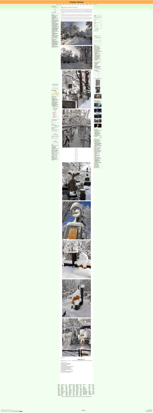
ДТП (61, 385)
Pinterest (80, 396)
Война (77, 390)
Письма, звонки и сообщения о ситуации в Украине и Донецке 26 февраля (55, 34)
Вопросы (62, 387)
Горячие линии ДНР (97, 49)
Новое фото (96, 70)
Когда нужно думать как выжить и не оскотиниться (55, 20)
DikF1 (89, 390)
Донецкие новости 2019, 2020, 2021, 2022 (97, 132)
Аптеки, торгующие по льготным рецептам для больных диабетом (98, 56)
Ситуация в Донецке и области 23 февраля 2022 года (55, 37)
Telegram (90, 396)
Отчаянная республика (97, 142)
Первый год (96, 163)
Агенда (62, 386)
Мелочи (77, 387)
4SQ (86, 396)
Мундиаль (74, 390)
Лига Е (73, 391)
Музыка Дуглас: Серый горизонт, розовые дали (98, 123)
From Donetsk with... (83, 360)
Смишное (59, 389)
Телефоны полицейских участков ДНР (97, 58)
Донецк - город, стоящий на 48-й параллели (98, 159)
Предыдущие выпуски (54, 125)
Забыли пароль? (54, 12)
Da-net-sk (78, 360)
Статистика (70, 389)
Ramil (89, 386)
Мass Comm (77, 389)
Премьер (70, 391)
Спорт (63, 4)
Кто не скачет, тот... (98, 71)
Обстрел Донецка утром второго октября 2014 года (67, 366)
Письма (62, 394)
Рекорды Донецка (97, 164)
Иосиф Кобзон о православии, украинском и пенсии (55, 148)
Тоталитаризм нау (85, 391)
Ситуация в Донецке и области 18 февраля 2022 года (55, 47)
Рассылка (59, 394)
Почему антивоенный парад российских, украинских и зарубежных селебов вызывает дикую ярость (55, 29)
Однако (77, 394)
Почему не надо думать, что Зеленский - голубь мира (55, 24)
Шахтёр (74, 387)
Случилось (62, 384)
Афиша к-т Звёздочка (97, 46)
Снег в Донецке (98, 93)
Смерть (91, 360)
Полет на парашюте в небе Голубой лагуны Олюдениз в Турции (97, 102)
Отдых (72, 4)
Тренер (93, 391)
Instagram (82, 396)
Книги (58, 387)
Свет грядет (84, 390)
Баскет (74, 395)
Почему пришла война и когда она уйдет (55, 16)
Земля (66, 387)
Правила (96, 65)
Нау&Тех (81, 389)
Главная (57, 4)
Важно (59, 384)
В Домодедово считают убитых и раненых (55, 103)
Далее (101, 137)
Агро (69, 385)
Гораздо (77, 391)
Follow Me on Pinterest (55, 85)
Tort (89, 385)
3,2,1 (93, 390)
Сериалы (81, 391)
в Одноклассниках (69, 396)
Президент (70, 390)
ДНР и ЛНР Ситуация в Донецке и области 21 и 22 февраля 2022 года (55, 41)
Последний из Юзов (54, 155)
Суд (80, 385)
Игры (76, 385)
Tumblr (88, 396)
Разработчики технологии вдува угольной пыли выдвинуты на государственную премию (55, 105)
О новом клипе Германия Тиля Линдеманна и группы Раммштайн (97, 113)
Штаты (66, 386)
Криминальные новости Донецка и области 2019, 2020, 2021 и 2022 (98, 134)
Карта (66, 385)
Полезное (87, 4)
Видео (96, 4)
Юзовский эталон (97, 166)
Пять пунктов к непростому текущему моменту (55, 27)
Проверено (77, 386)
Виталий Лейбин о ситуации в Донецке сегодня (67, 369)
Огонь (66, 390)
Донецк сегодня (87, 360)
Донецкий (59, 395)
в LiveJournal (73, 396)
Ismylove (90, 387)
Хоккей (74, 394)
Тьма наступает (85, 389)
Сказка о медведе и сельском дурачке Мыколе (55, 25)
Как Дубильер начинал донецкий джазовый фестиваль (97, 161)
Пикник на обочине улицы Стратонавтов (66, 367)
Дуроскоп (84, 387)
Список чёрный (85, 394)
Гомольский (90, 394)
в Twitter (85, 396)
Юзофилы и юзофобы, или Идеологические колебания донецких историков (98, 144)
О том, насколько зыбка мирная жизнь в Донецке (67, 371)
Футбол (74, 389)
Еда (80, 387)
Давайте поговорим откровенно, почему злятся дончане (55, 31)
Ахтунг (62, 390)
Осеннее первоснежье (64, 365)
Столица (70, 394)
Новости (61, 4)
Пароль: (55, 9)
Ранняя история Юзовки (97, 148)
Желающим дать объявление (97, 63)
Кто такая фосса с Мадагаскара (54, 39)
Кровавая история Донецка (98, 150)
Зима (89, 360)
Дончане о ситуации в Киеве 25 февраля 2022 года (55, 35)
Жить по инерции (63, 370)
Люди (93, 384)
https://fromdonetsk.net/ (16, 411)
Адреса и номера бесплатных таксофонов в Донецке (98, 54)
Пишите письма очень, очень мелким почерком (55, 102)
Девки (93, 387)
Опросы (59, 390)
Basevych (90, 391)
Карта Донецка (54, 90)
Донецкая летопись (97, 167)
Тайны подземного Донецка (98, 145)
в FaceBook (65, 396)
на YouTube (77, 396)
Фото (93, 4)
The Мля (84, 384)
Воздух (66, 391)
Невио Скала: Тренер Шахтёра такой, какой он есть (55, 154)
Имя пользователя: (55, 7)
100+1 (73, 385)
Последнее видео (97, 100)
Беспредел (62, 389)
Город (80, 4)
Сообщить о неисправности (149, 411)
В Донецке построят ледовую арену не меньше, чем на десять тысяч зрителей (55, 100)
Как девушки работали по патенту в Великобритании (98, 162)
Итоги (69, 395)
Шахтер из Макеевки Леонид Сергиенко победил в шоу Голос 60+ (97, 108)
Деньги (69, 4)
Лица (78, 4)
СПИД (80, 395)
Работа (70, 386)
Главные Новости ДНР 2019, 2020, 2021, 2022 (98, 130)
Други (77, 395)
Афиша (90, 4)
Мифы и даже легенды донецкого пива (97, 141)
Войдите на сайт (63, 360)
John (89, 389)
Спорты (74, 384)
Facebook (80, 360)
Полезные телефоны (97, 57)
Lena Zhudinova (62, 357)
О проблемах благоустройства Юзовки (66, 363)
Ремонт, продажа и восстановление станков (98, 67)
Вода (66, 389)
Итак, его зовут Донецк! (97, 140)
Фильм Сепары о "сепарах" (98, 118)
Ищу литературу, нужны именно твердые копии (97, 66)
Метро (81, 394)
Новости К (70, 384)
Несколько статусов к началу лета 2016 (66, 372)
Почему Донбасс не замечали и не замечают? (55, 23)
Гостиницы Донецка (97, 50)
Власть (66, 4)
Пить (80, 386)
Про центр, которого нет (97, 147)
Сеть (80, 390)
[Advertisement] (98, 10)
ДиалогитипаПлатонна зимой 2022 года (55, 17)
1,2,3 (83, 386)
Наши (93, 385)
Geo (66, 384)
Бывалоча (77, 384)
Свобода (59, 391)
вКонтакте (63, 396)
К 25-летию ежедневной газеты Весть (98, 78)
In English (67, 395)
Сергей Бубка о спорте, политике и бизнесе (55, 158)
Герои (93, 386)
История (59, 385)
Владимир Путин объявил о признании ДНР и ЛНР (55, 43)
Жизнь (75, 4)
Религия (70, 387)
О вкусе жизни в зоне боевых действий (66, 368)
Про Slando (96, 64)
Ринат (93, 389)
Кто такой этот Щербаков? (55, 150)
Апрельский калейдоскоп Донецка (65, 364)
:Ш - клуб (74, 386)
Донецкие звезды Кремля (98, 151)
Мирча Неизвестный (54, 151)
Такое (81, 384)
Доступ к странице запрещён (54, 98)
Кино (58, 386)
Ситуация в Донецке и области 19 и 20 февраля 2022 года (55, 45)
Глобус (66, 394)
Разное (83, 4)
